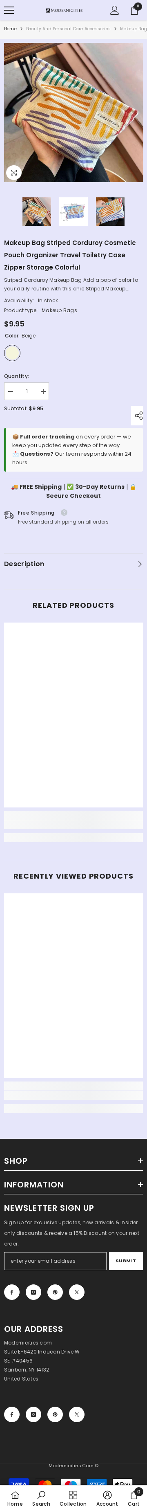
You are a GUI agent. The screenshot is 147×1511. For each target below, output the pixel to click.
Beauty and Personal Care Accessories (68, 29)
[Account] (114, 10)
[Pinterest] (55, 1292)
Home (10, 29)
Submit (126, 1260)
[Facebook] (12, 1292)
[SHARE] (137, 415)
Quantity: (16, 376)
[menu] (9, 10)
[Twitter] (77, 1292)
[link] (73, 824)
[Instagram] (33, 1292)
